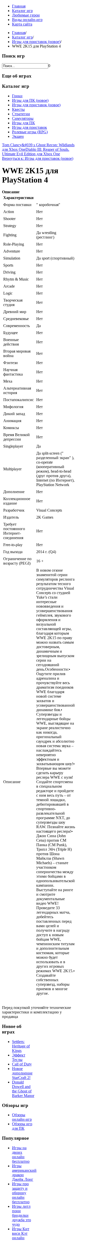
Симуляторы (23, 118)
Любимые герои (26, 15)
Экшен (18, 136)
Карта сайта (22, 24)
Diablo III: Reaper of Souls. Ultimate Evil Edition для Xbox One (35, 151)
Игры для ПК (23, 123)
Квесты (18, 109)
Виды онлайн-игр (27, 20)
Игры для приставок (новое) (36, 42)
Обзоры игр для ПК (22, 1126)
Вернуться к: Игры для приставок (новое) (37, 158)
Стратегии (21, 114)
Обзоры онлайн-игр (22, 1117)
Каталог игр (22, 11)
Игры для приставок (29, 127)
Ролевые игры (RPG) (30, 132)
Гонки (17, 96)
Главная (19, 6)
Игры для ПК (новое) (30, 100)
